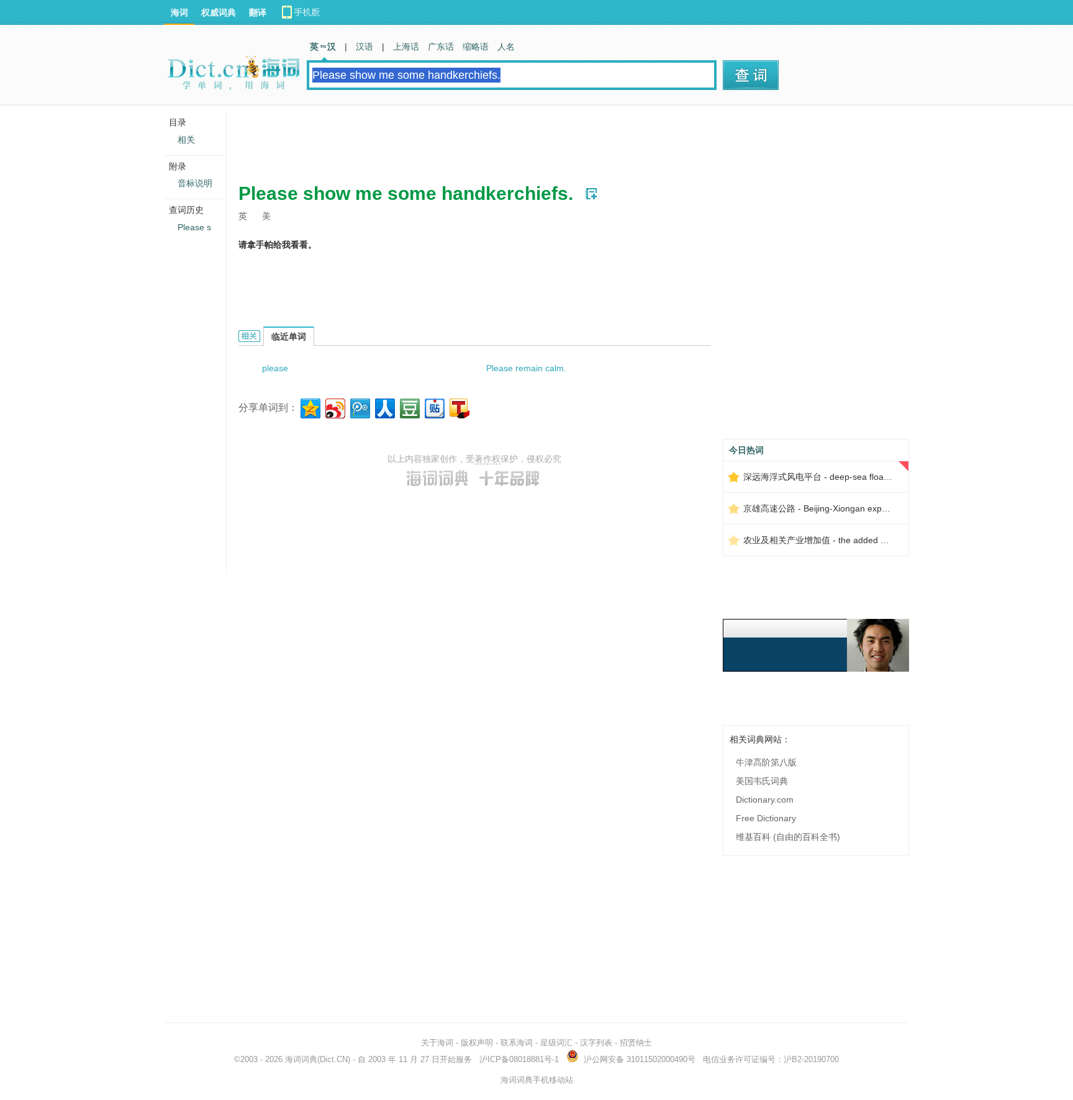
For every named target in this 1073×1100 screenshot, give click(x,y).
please (275, 368)
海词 (179, 12)
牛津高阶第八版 (766, 762)
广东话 (441, 47)
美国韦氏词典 (762, 781)
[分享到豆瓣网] (408, 406)
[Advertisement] (464, 140)
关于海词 (437, 1042)
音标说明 (195, 183)
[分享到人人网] (384, 406)
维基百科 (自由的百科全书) (788, 837)
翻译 (257, 12)
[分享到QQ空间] (309, 406)
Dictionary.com (765, 800)
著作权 (487, 459)
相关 (186, 140)
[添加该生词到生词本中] (591, 193)
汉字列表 (596, 1042)
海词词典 (301, 1059)
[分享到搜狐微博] (458, 406)
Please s (194, 227)
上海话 (406, 47)
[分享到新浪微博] (334, 406)
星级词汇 (556, 1042)
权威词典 (218, 12)
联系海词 (516, 1042)
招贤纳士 (636, 1042)
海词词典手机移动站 (536, 1079)
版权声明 (477, 1042)
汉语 (364, 47)
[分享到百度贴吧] (433, 406)
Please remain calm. (526, 368)
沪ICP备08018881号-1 (519, 1059)
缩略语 (476, 47)
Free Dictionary (766, 818)
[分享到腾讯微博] (359, 406)
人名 (506, 47)
